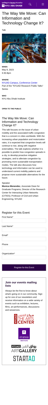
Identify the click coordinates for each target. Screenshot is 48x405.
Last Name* (7, 226)
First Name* (7, 217)
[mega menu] (43, 4)
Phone (5, 244)
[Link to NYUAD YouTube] (24, 379)
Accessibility (40, 393)
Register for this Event (24, 267)
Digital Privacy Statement (10, 395)
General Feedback (26, 395)
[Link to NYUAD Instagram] (33, 379)
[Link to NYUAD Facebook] (14, 379)
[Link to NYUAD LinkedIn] (43, 379)
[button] (30, 4)
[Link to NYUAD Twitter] (4, 379)
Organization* (8, 253)
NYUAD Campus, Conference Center (19, 82)
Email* (5, 235)
